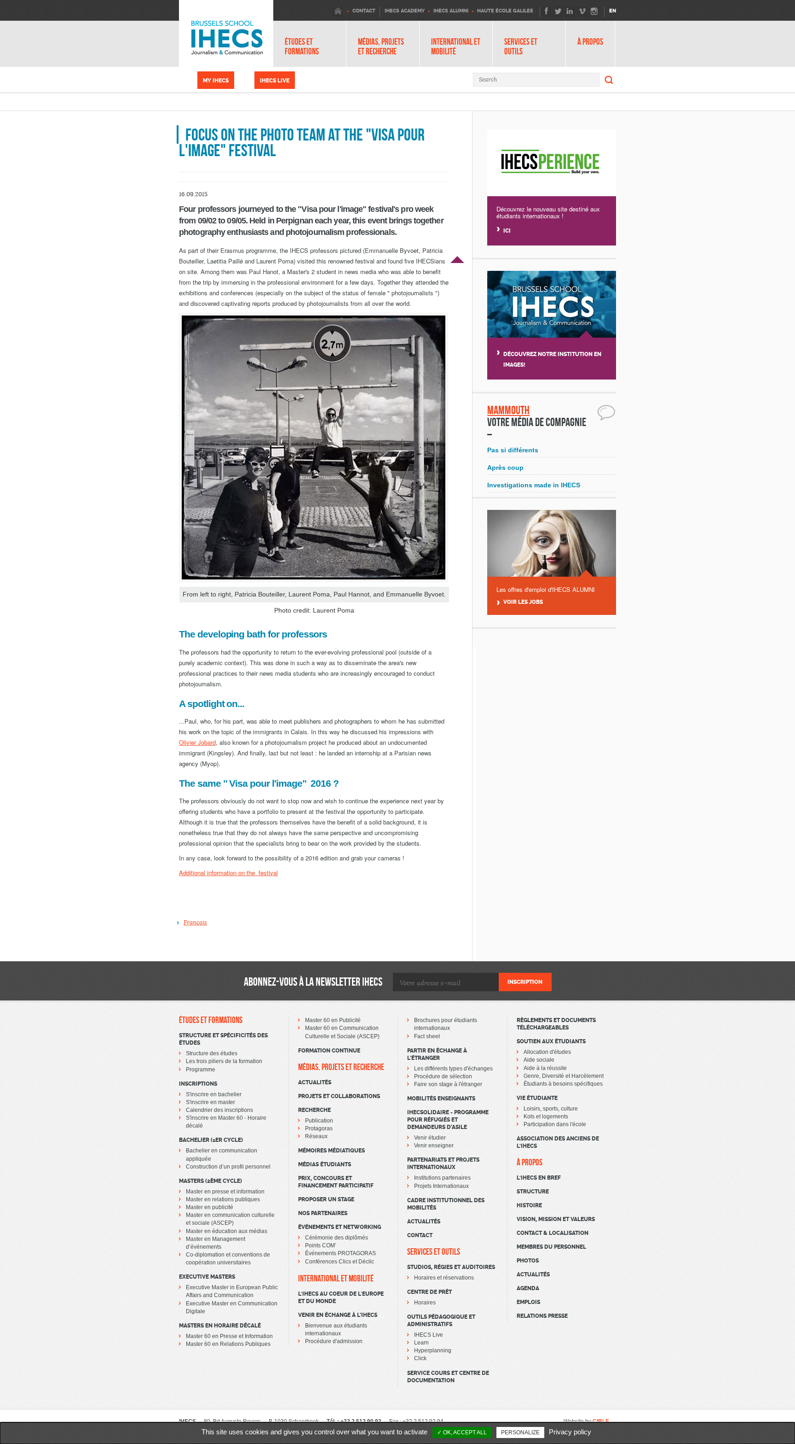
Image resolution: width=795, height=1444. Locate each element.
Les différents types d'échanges (453, 1068)
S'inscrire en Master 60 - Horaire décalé (226, 1122)
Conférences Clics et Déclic (339, 1261)
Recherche (314, 1110)
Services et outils (520, 46)
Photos (528, 1260)
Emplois (528, 1302)
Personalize (520, 1432)
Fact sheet (427, 1036)
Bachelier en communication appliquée (221, 1154)
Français (195, 922)
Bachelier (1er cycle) (211, 1140)
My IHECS (216, 80)
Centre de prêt (429, 1292)
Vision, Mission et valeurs (556, 1219)
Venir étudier (430, 1137)
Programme (200, 1069)
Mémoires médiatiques (331, 1150)
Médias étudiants (324, 1164)
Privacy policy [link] (570, 1432)
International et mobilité (455, 46)
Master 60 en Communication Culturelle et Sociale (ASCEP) (342, 1032)
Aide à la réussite (545, 1068)
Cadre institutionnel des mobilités (445, 1204)
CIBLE (601, 1421)
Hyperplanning (432, 1350)
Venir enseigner (434, 1145)
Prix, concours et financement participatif (336, 1182)
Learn (421, 1342)
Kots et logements (546, 1116)
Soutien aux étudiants (551, 1041)
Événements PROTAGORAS (340, 1253)
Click (420, 1358)
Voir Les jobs (523, 602)
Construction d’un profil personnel (228, 1166)
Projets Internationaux (441, 1186)
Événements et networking (339, 1227)
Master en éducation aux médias (226, 1231)
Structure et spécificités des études (223, 1039)
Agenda (528, 1288)
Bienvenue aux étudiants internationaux (336, 1329)
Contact (419, 1235)
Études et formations (302, 46)
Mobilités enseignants (441, 1098)
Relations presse (542, 1316)
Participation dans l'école (555, 1124)
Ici (507, 231)
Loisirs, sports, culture (551, 1108)
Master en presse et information (225, 1191)
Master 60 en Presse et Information (229, 1336)
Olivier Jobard (197, 742)
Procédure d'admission (334, 1341)
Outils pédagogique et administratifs (441, 1320)
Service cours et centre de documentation (448, 1377)
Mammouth (508, 410)
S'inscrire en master (210, 1102)
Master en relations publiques (223, 1199)
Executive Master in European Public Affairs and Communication (232, 1291)
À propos (590, 42)
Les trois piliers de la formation (224, 1061)
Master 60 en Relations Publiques (228, 1344)
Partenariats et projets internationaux (443, 1163)
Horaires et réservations (444, 1277)
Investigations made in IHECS (533, 485)
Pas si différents (512, 450)
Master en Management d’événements (215, 1243)
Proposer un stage (326, 1199)
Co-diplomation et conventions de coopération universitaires (228, 1258)
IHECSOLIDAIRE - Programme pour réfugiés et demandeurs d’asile (448, 1119)
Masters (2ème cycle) (210, 1181)
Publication (319, 1120)
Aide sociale (539, 1060)
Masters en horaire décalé (220, 1325)
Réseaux (316, 1136)
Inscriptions (198, 1084)
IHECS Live (274, 80)
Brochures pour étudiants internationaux (445, 1024)
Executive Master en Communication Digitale (231, 1307)
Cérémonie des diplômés (336, 1237)
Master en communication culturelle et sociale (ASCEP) (230, 1219)
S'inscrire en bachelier (214, 1094)
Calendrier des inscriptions (219, 1110)
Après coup (505, 467)
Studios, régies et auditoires (451, 1267)
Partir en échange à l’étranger (437, 1054)
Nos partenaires (322, 1213)
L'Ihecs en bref (539, 1178)
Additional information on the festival (228, 872)
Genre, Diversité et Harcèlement (564, 1076)
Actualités (314, 1082)
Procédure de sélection (443, 1076)
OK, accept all (464, 1432)
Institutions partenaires (442, 1178)
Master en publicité (209, 1207)
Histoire (529, 1205)
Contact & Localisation (552, 1233)
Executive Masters (207, 1277)
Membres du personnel (551, 1247)
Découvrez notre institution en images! (552, 359)
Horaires (425, 1302)
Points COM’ (320, 1245)
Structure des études (211, 1053)
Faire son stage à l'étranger (448, 1084)
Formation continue (329, 1050)
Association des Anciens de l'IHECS (558, 1142)
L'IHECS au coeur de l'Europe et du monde (341, 1297)
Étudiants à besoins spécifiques (563, 1084)
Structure (533, 1191)
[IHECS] (226, 33)
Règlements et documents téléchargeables (556, 1024)
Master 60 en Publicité (333, 1020)
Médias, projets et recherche (381, 46)
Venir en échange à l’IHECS (337, 1315)
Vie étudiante (537, 1098)
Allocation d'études (547, 1052)
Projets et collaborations (339, 1096)
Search (609, 80)
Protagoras (319, 1128)
